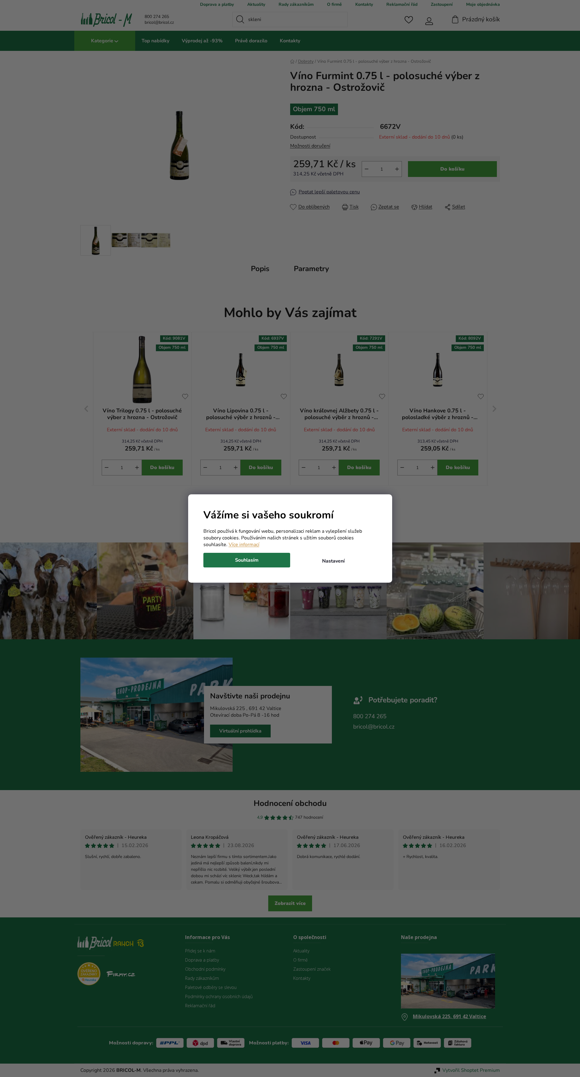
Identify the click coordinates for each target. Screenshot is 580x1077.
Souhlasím (246, 560)
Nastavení (333, 561)
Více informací (244, 544)
